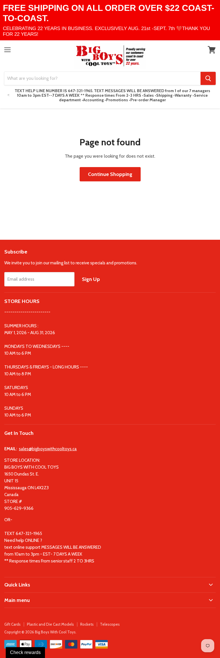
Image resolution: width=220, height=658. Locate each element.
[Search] (208, 78)
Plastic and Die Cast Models (50, 624)
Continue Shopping (110, 174)
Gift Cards (12, 624)
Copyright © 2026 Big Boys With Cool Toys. (40, 632)
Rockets (87, 624)
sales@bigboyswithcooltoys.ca (48, 448)
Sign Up (91, 279)
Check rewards (25, 652)
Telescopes (110, 624)
